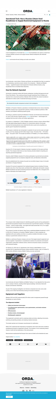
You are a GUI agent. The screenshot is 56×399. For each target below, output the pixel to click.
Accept (9, 396)
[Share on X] (36, 344)
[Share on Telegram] (19, 344)
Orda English (47, 23)
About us (22, 387)
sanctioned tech (28, 340)
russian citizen (19, 340)
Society (7, 14)
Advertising (33, 387)
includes (28, 116)
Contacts (27, 387)
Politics (15, 14)
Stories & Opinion (21, 14)
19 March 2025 (10, 23)
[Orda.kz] (28, 380)
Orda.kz (8, 59)
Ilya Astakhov (17, 336)
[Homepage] (28, 11)
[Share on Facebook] (10, 344)
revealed (27, 52)
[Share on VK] (45, 344)
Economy (12, 14)
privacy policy (9, 394)
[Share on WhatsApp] (28, 344)
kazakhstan (10, 340)
